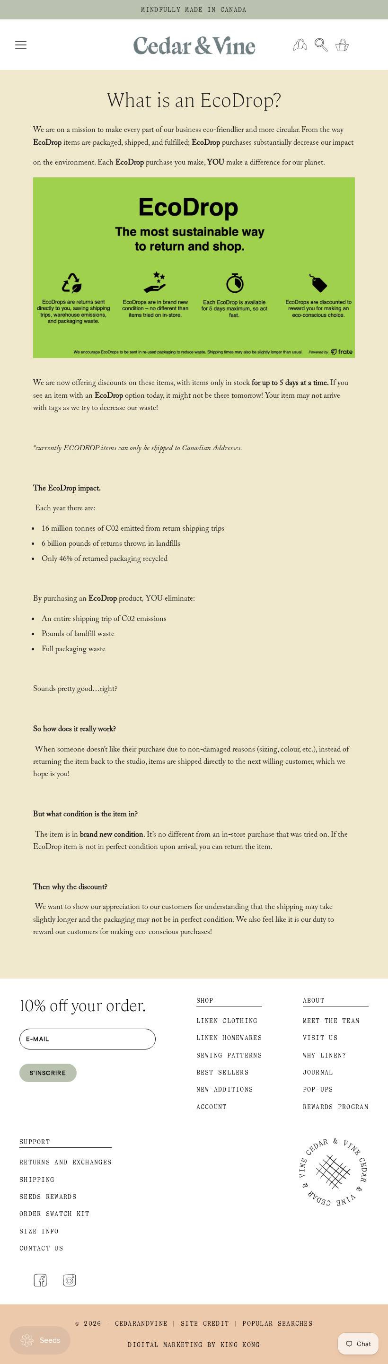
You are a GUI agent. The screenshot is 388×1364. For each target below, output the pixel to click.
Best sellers (222, 1072)
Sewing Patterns (229, 1055)
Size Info (39, 1231)
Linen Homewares (229, 1037)
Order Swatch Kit (54, 1213)
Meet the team (331, 1020)
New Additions (225, 1089)
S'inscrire (48, 1072)
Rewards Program (336, 1106)
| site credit (200, 1323)
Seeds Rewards (48, 1196)
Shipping (36, 1179)
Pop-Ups (318, 1089)
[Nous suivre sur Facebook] (40, 1280)
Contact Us (41, 1248)
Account (211, 1106)
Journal (318, 1072)
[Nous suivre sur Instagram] (69, 1280)
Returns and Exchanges (65, 1162)
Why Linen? (325, 1055)
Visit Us (320, 1037)
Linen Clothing (227, 1020)
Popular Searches (277, 1323)
